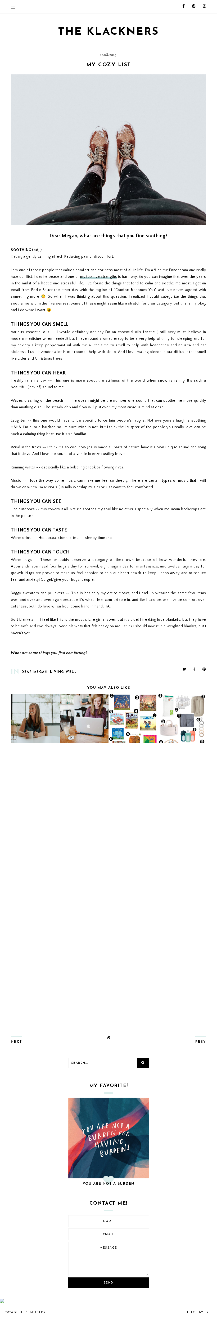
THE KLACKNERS (108, 32)
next (16, 1042)
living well (63, 672)
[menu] (13, 6)
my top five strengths (98, 277)
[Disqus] (108, 817)
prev (200, 1042)
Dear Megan (34, 672)
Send (109, 1282)
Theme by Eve (199, 1312)
